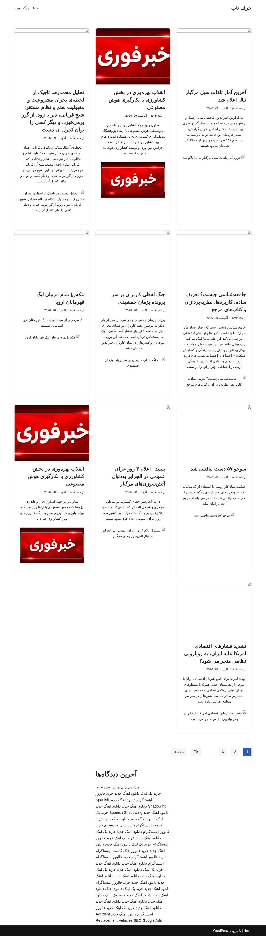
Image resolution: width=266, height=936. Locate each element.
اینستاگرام (156, 863)
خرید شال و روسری (119, 825)
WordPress (221, 930)
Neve (247, 930)
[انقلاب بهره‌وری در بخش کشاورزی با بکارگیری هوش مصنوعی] (133, 56)
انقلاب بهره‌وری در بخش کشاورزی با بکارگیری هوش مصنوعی (137, 99)
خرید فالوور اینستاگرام (148, 857)
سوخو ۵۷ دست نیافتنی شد (218, 469)
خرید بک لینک (151, 793)
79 (196, 752)
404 (35, 8)
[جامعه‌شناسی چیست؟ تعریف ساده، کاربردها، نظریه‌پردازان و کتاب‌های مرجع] (214, 259)
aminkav (237, 108)
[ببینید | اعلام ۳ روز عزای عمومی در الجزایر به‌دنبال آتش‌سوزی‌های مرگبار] (133, 433)
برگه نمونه (22, 8)
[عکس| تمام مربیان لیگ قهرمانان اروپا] (52, 259)
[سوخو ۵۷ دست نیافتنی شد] (214, 433)
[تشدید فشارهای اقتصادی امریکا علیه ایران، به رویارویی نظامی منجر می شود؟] (214, 610)
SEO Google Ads (148, 920)
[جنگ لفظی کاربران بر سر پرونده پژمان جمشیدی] (133, 259)
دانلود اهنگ (113, 889)
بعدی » (179, 752)
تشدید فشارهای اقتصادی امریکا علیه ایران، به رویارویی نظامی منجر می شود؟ (215, 653)
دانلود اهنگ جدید (127, 793)
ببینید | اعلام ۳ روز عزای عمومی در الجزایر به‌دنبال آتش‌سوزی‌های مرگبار (138, 476)
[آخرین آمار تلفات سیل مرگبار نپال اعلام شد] (214, 56)
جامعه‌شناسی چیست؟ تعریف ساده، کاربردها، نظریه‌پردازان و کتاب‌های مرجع (215, 302)
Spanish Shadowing (125, 812)
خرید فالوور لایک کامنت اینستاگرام (122, 851)
